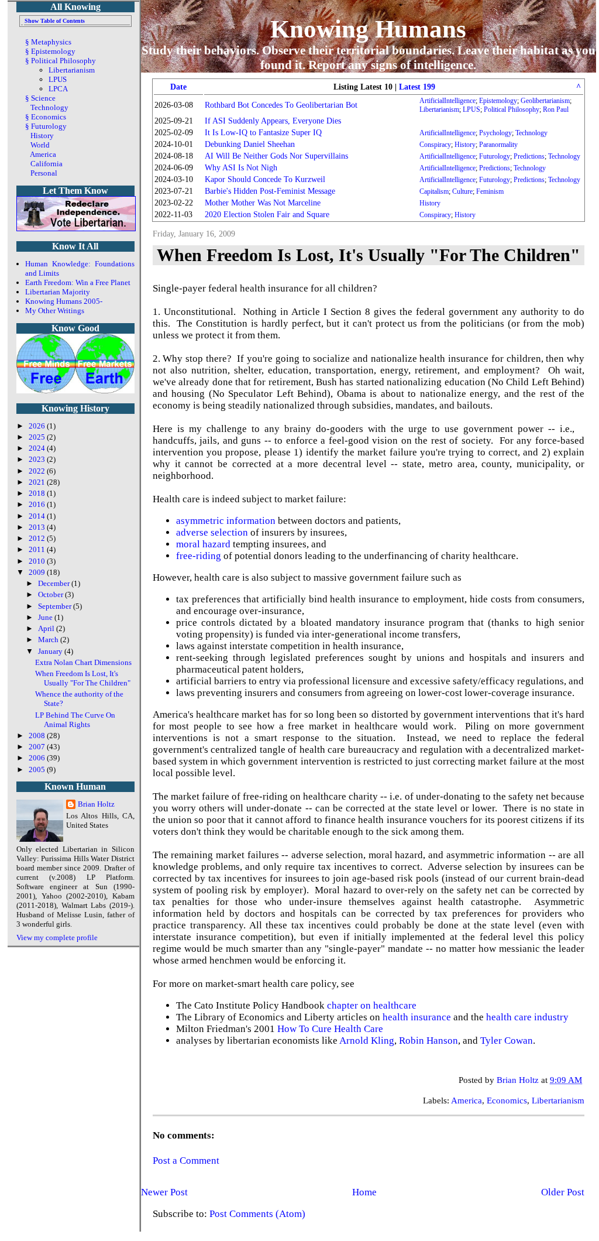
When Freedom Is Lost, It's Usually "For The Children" (82, 678)
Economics (507, 1100)
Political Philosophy (511, 109)
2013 (38, 527)
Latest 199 (417, 87)
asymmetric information (226, 520)
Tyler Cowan (506, 1040)
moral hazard (203, 544)
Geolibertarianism (545, 101)
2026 (38, 425)
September (55, 606)
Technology (531, 133)
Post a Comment (186, 1160)
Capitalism (434, 191)
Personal (43, 173)
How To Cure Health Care (330, 1028)
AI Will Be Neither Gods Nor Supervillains (276, 156)
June (46, 617)
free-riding (198, 555)
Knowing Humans (368, 29)
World (40, 144)
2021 (38, 482)
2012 (38, 538)
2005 (38, 769)
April (47, 628)
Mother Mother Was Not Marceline (263, 202)
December (54, 583)
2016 (38, 504)
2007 (38, 746)
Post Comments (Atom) (257, 1213)
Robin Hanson (428, 1040)
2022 (38, 471)
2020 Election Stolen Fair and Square (267, 214)
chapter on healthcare (371, 1005)
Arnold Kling (366, 1040)
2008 (38, 735)
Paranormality (498, 144)
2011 (38, 549)
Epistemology (498, 101)
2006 (38, 757)
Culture (462, 191)
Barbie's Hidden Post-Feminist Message (270, 191)
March (49, 639)
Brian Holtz (96, 804)
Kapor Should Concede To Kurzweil (265, 179)
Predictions (529, 156)
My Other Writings (54, 310)
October (51, 594)
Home (364, 1192)
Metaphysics (51, 41)
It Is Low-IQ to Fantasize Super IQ (263, 132)
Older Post (562, 1192)
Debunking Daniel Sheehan (250, 144)
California (46, 163)
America (466, 1100)
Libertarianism (439, 109)
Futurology (494, 156)
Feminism (490, 191)
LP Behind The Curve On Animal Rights (75, 720)
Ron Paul (556, 109)
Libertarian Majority (57, 291)
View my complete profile (57, 937)
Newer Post (164, 1192)
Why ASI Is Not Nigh (241, 167)
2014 (38, 516)
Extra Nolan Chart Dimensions (83, 662)
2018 (38, 493)
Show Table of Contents (55, 21)
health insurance (417, 1017)
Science (43, 98)
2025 (38, 437)
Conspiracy (435, 144)
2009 (38, 572)
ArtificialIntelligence (447, 101)
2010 (38, 561)
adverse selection (212, 532)
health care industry (527, 1017)
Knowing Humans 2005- (63, 301)
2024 (38, 448)
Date (178, 87)
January (51, 651)
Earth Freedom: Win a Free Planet (77, 282)
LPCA (58, 88)
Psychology (495, 133)
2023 (38, 459)
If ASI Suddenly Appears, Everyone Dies (273, 120)
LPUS (471, 109)
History (465, 144)
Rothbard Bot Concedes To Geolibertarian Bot (281, 105)
